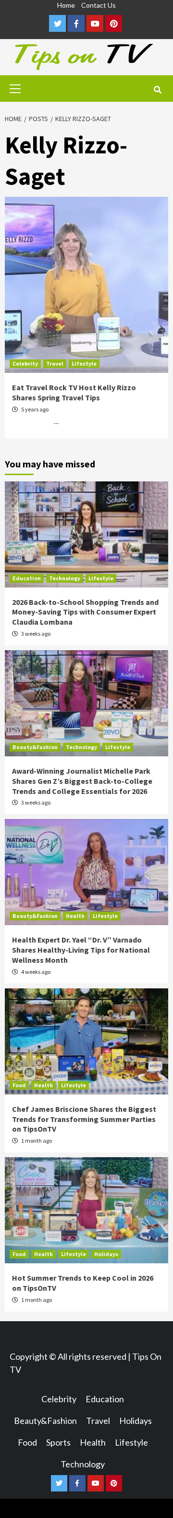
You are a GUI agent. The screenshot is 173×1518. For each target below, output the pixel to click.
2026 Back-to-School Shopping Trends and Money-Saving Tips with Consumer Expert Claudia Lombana (85, 612)
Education (26, 578)
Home (66, 5)
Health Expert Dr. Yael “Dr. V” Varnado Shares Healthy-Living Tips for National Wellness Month (81, 950)
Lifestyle (84, 363)
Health (75, 915)
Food (19, 1085)
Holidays (106, 1254)
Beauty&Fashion (35, 747)
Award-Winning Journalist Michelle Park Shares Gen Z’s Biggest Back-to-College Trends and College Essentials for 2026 (82, 781)
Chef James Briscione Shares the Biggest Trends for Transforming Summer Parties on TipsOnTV (84, 1119)
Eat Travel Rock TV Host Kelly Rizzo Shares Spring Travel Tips (74, 392)
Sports (58, 1442)
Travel (54, 363)
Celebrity (25, 363)
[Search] (157, 90)
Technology (64, 578)
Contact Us (98, 5)
